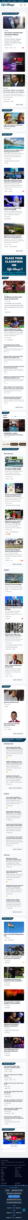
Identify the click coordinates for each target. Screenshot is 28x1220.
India (6, 940)
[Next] (12, 416)
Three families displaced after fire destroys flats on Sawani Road (13, 551)
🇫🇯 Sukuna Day (23, 444)
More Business (17, 912)
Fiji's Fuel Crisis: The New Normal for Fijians (11, 724)
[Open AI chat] (24, 1210)
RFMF (14, 649)
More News (19, 104)
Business (3, 1173)
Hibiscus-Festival (13, 246)
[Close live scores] (26, 1188)
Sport (2, 1171)
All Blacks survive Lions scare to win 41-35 (13, 298)
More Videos (14, 1146)
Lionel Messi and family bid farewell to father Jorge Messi (13, 980)
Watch (2, 1176)
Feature (6, 47)
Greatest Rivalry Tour (15, 1199)
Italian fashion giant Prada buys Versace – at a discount (13, 812)
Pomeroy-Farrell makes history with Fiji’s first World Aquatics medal (14, 367)
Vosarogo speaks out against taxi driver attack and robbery (13, 91)
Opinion (6, 706)
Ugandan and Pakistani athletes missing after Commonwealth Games (11, 1026)
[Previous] (8, 416)
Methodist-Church (14, 532)
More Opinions (18, 733)
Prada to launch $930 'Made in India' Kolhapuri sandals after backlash (14, 825)
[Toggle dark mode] (21, 5)
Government (6, 101)
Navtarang (17, 1173)
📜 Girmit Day (14, 444)
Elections (3, 1180)
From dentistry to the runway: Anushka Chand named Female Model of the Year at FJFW (14, 838)
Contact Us (3, 1184)
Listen (2, 1177)
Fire (11, 560)
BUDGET (14, 1)
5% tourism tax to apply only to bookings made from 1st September (13, 151)
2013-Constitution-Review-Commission (14, 645)
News (2, 1169)
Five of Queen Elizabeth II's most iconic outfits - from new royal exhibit (14, 799)
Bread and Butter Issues (11, 702)
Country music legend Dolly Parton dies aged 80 (12, 208)
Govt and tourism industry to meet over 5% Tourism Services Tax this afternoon (13, 496)
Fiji (5, 339)
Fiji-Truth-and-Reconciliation (12, 647)
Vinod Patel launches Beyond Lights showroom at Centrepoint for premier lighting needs (14, 873)
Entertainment (8, 218)
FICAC (7, 676)
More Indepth (17, 680)
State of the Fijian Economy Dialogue (13, 608)
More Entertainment (15, 788)
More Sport (19, 407)
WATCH (4, 1)
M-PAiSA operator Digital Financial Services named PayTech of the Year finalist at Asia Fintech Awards (14, 901)
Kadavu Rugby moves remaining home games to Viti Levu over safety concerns (14, 387)
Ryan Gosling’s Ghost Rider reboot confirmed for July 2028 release (14, 749)
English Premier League (14, 1202)
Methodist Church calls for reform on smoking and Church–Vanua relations (13, 522)
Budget (2, 1179)
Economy (8, 618)
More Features (17, 564)
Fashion (2, 1175)
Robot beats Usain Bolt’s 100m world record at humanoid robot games (13, 397)
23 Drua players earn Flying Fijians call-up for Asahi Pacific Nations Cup (13, 330)
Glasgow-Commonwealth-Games (12, 1030)
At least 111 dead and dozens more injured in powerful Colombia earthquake (13, 958)
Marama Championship (14, 1193)
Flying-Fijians (10, 339)
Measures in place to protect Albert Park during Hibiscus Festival (13, 237)
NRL (8, 1190)
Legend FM (17, 1171)
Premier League (14, 1196)
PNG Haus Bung (18, 1176)
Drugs (6, 191)
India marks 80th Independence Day (14, 935)
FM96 (16, 1169)
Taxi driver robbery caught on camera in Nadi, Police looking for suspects (13, 469)
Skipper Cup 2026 (17, 1190)
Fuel (5, 729)
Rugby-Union (7, 312)
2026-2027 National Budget (13, 584)
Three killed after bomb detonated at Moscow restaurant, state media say (12, 1051)
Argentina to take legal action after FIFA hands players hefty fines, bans (14, 377)
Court (11, 676)
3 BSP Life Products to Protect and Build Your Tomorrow (13, 125)
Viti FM (16, 1172)
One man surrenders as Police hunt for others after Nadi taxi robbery (13, 1100)
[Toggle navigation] (25, 5)
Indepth (2, 1172)
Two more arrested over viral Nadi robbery (13, 34)
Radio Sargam (18, 1175)
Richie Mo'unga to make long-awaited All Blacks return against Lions (13, 357)
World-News (11, 940)
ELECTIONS (21, 1)
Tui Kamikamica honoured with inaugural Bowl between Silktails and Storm (13, 346)
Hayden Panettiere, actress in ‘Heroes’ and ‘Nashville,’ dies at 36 (14, 763)
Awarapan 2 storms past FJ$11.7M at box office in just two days (14, 777)
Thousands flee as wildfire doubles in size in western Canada (12, 1003)
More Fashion (17, 849)
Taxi (15, 47)
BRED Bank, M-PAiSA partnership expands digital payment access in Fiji (13, 860)
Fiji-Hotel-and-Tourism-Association (12, 161)
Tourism (6, 163)
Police (11, 47)
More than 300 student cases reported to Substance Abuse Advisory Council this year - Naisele (13, 183)
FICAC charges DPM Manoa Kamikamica (13, 666)
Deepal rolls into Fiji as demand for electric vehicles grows (14, 886)
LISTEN (9, 1)
